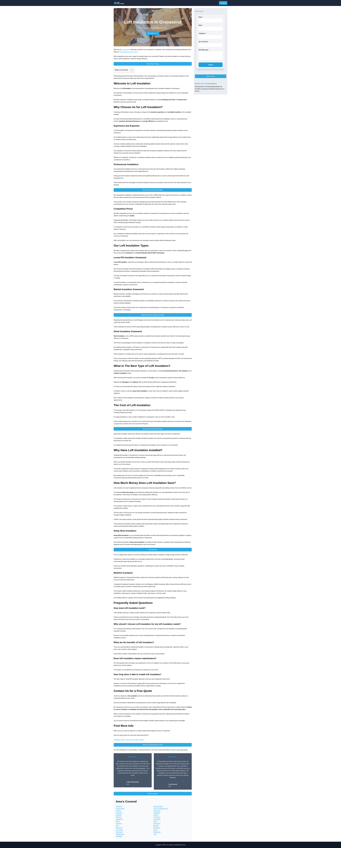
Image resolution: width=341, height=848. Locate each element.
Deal (154, 834)
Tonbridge (119, 836)
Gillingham (119, 819)
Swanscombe (134, 739)
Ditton (118, 821)
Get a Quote (151, 33)
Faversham (157, 810)
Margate (156, 825)
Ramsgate (156, 828)
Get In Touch (211, 76)
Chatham (119, 815)
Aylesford (119, 823)
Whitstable (156, 813)
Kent (117, 825)
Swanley (118, 817)
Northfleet (117, 739)
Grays (127, 739)
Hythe (155, 821)
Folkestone (156, 823)
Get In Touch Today (153, 64)
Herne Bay (156, 819)
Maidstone (119, 828)
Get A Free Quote (153, 793)
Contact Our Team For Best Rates (153, 190)
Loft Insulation (125, 49)
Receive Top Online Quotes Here (153, 429)
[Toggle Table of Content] (131, 70)
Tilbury (123, 739)
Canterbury (156, 817)
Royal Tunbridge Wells (160, 808)
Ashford (155, 815)
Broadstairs (157, 832)
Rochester (119, 813)
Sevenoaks (119, 830)
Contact (223, 3)
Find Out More (152, 549)
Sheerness (119, 832)
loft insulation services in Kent (128, 52)
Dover (155, 830)
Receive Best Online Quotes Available (152, 315)
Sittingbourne (120, 834)
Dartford (141, 739)
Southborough (157, 806)
